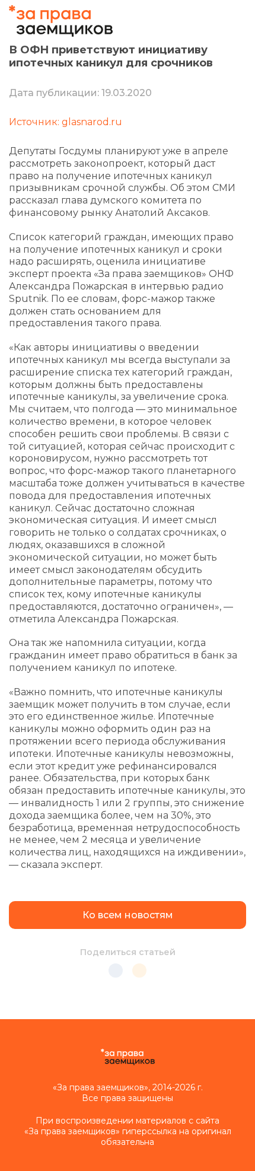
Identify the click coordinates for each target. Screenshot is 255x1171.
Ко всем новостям (127, 915)
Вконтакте (116, 970)
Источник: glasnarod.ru (65, 122)
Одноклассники (139, 970)
